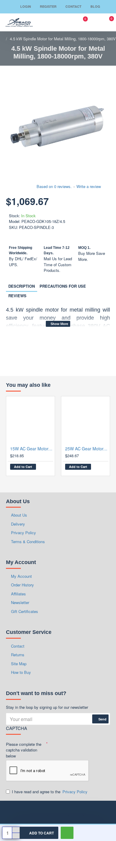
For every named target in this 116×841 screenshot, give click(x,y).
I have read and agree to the (49, 791)
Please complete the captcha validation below (23, 750)
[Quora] (73, 811)
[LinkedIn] (28, 811)
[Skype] (103, 811)
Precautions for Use (63, 286)
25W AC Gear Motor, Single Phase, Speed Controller (86, 448)
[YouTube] (58, 811)
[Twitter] (88, 811)
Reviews (17, 295)
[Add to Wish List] (43, 468)
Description (21, 286)
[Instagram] (43, 811)
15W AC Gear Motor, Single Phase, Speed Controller (31, 448)
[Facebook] (13, 811)
